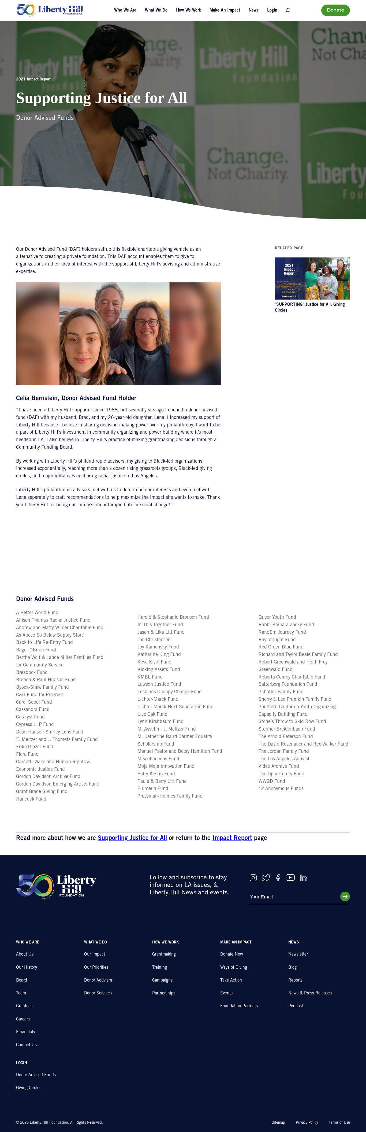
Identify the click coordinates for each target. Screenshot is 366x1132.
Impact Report (232, 838)
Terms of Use (339, 1123)
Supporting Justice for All (132, 838)
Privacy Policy (307, 1123)
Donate (335, 10)
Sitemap (278, 1123)
